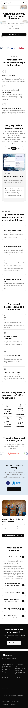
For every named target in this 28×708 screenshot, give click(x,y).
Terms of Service (6, 701)
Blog (3, 680)
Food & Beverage (19, 664)
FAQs (3, 682)
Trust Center (13, 470)
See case (7, 394)
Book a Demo (12, 34)
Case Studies (5, 688)
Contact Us (17, 682)
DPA (18, 701)
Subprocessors (5, 704)
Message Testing (6, 671)
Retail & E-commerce (20, 668)
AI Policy (14, 701)
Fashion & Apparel (19, 670)
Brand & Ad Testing (6, 669)
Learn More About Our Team (12, 516)
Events (3, 684)
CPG (16, 666)
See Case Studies (14, 39)
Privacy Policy (5, 698)
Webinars (4, 686)
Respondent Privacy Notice (16, 698)
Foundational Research (7, 664)
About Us (17, 680)
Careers (17, 684)
